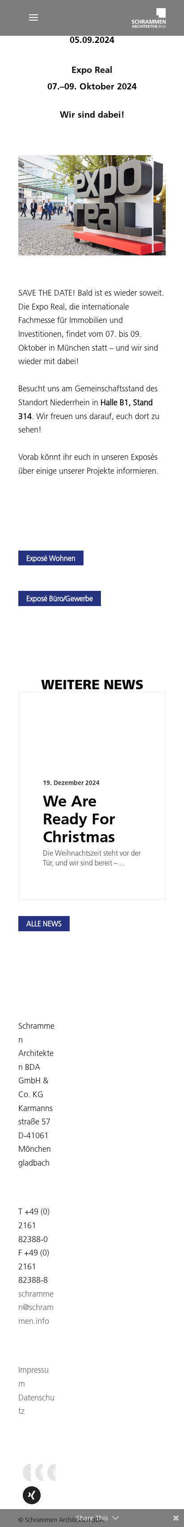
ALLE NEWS (44, 923)
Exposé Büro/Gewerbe (59, 598)
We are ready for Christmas (79, 819)
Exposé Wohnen (50, 558)
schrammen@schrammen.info (36, 1307)
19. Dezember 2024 (71, 783)
